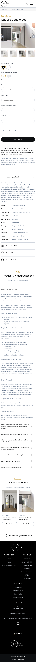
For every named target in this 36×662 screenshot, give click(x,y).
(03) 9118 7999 (18, 608)
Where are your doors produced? (11, 467)
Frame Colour (5, 63)
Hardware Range (18, 597)
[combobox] (18, 89)
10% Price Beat (18, 591)
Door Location (6, 85)
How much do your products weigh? (12, 455)
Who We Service (27, 565)
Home (9, 559)
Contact (9, 562)
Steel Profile (18, 594)
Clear (2, 80)
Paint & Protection (12, 260)
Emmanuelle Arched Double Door (9, 519)
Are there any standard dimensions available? (15, 434)
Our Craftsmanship (27, 572)
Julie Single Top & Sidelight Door (25, 519)
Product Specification (13, 177)
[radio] (3, 67)
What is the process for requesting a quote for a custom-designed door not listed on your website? (15, 426)
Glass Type (5, 95)
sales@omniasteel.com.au (18, 613)
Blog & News (27, 578)
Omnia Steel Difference (13, 246)
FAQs (27, 575)
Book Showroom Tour (9, 565)
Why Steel (27, 568)
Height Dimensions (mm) (8, 105)
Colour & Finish (11, 253)
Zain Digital (21, 659)
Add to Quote (18, 139)
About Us (27, 559)
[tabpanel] (9, 508)
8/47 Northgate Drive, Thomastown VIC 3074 (18, 618)
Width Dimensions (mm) (8, 116)
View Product (9, 524)
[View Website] (18, 644)
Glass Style (4, 72)
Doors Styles (4, 9)
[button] (31, 4)
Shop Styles (18, 587)
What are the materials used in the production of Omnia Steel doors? (15, 448)
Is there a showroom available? (10, 461)
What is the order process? (9, 289)
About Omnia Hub (27, 562)
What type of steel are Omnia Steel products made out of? (14, 441)
